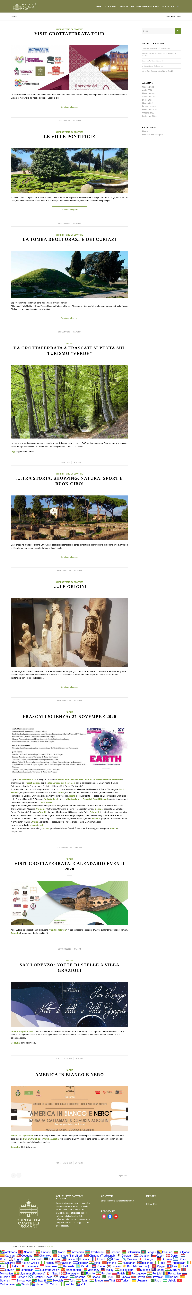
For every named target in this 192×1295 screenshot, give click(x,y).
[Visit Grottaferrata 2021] (69, 67)
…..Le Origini (69, 586)
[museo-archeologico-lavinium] (69, 632)
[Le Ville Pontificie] (69, 170)
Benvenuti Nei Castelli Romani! (152, 61)
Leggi (13, 451)
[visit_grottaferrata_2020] (69, 903)
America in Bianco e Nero (69, 1074)
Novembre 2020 (149, 109)
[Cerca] (178, 6)
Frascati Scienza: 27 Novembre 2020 (69, 716)
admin (78, 120)
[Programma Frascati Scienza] (69, 751)
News (14, 16)
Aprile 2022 (147, 90)
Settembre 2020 (149, 116)
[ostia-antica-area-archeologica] (69, 517)
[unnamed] (69, 402)
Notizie (69, 343)
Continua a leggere (69, 106)
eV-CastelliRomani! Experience (152, 66)
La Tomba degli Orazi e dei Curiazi (69, 239)
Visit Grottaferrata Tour (69, 33)
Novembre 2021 (149, 93)
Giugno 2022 (148, 86)
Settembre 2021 (149, 96)
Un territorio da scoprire (69, 29)
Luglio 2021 (147, 99)
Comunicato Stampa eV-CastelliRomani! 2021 (157, 71)
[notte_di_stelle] (69, 1004)
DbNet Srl (49, 1246)
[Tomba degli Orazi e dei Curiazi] (69, 274)
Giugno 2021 (148, 103)
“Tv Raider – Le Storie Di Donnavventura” (156, 48)
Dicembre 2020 (149, 106)
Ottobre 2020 (148, 112)
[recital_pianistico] (69, 1108)
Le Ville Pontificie (69, 136)
